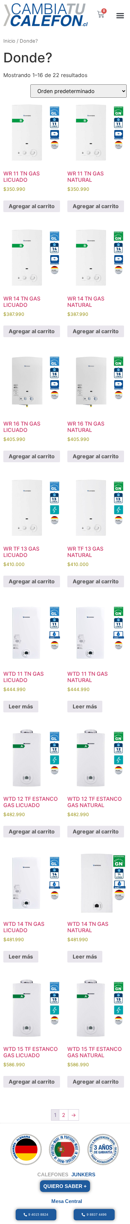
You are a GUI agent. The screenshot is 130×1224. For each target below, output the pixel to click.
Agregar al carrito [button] (32, 206)
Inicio (9, 41)
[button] (120, 15)
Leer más (21, 706)
